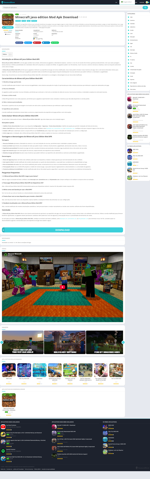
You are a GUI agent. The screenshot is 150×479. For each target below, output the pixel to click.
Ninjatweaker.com (70, 128)
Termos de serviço (29, 469)
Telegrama (47, 42)
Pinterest (38, 42)
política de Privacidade (18, 469)
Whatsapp (56, 42)
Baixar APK (9, 27)
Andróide (142, 2)
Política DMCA (37, 469)
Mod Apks (34, 21)
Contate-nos (9, 469)
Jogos (28, 21)
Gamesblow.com (58, 128)
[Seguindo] (123, 342)
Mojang (17, 31)
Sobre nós (3, 469)
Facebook (20, 42)
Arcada (23, 21)
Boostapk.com (50, 128)
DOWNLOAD (62, 230)
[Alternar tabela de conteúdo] (9, 54)
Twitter (28, 42)
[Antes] (2, 342)
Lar (116, 2)
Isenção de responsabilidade (48, 469)
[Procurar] (145, 7)
